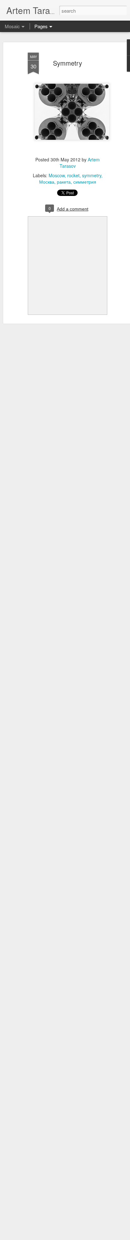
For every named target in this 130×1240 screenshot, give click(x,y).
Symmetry (67, 63)
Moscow (57, 175)
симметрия (84, 182)
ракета (64, 182)
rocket (73, 175)
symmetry (91, 175)
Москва (46, 182)
